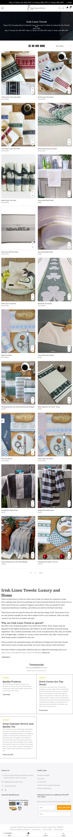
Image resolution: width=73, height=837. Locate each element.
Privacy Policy (36, 829)
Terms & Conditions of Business (20, 829)
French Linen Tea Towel (45, 97)
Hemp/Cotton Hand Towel (9, 510)
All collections (41, 782)
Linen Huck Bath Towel (45, 252)
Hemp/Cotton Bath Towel (46, 510)
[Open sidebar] (2, 420)
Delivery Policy (47, 829)
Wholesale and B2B (43, 775)
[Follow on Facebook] (2, 790)
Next (41, 573)
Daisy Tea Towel (6, 355)
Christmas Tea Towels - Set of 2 (48, 562)
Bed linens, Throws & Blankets (29, 652)
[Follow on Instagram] (5, 790)
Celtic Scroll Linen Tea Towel (47, 149)
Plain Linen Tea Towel (8, 303)
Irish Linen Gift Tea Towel (9, 252)
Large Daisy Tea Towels (45, 458)
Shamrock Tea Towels (45, 303)
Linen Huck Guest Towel (46, 355)
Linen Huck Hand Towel (46, 200)
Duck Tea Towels (6, 458)
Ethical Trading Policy (44, 788)
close (4, 2)
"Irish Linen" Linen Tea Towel (11, 97)
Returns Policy (58, 829)
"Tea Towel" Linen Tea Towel (10, 149)
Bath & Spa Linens (8, 652)
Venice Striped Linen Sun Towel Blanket (14, 562)
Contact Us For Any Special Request (48, 785)
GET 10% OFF (64, 807)
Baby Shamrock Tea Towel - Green (49, 407)
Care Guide (40, 778)
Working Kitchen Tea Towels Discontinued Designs (17, 407)
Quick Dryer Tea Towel (8, 200)
